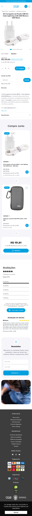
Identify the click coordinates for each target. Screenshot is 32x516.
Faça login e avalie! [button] (17, 310)
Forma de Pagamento (16, 424)
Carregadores (12, 11)
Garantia (16, 446)
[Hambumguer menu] (3, 6)
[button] (11, 49)
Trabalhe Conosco (16, 444)
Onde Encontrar (16, 422)
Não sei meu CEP (5, 83)
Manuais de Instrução (16, 419)
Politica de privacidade (16, 439)
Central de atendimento (16, 435)
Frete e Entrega (16, 426)
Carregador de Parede (21, 11)
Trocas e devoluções (16, 441)
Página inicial (5, 11)
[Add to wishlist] (29, 68)
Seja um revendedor (16, 437)
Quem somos (16, 417)
